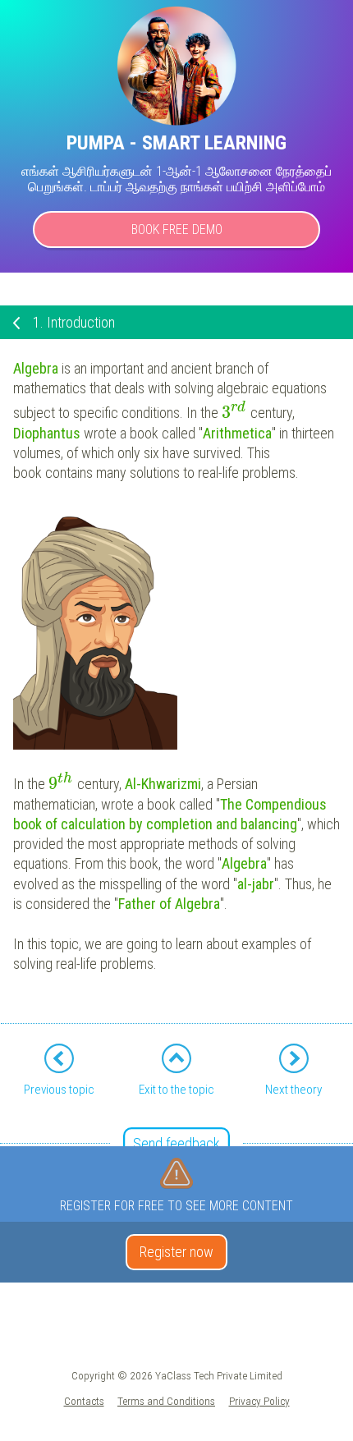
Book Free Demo (176, 229)
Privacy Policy (259, 1400)
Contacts (84, 1400)
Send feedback (176, 1143)
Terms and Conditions (166, 1400)
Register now (176, 1251)
